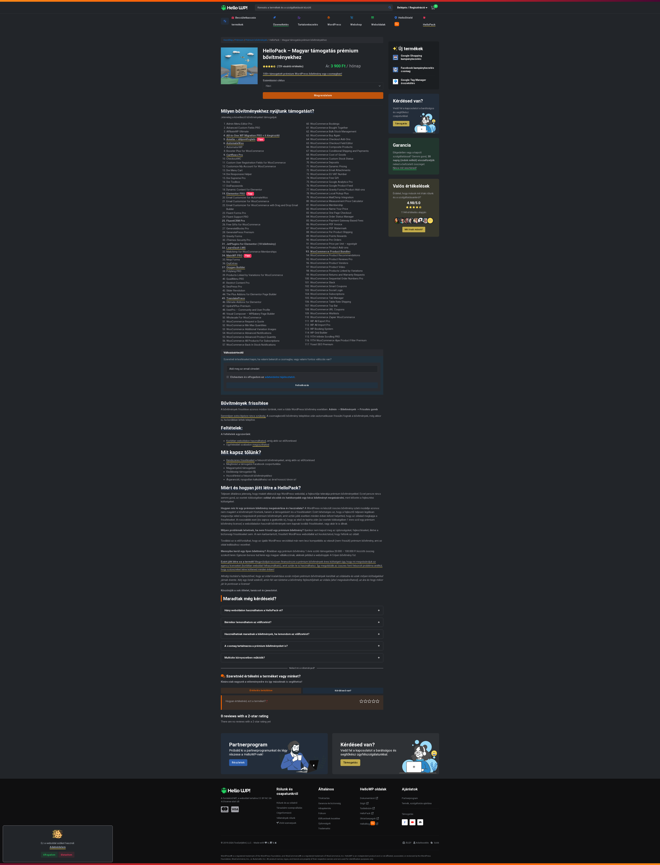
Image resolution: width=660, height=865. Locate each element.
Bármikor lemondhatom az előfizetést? (247, 622)
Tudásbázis (366, 808)
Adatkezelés (422, 842)
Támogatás (401, 123)
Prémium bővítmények (256, 40)
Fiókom (322, 813)
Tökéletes (378, 701)
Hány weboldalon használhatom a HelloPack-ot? (253, 610)
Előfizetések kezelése (329, 818)
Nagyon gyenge (361, 701)
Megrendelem (323, 95)
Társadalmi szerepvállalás (289, 808)
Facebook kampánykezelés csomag (417, 69)
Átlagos (369, 701)
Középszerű (365, 701)
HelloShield (403, 20)
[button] (413, 7)
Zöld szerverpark (287, 823)
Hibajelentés (324, 808)
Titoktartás (323, 798)
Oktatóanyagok (368, 818)
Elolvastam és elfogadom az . (262, 377)
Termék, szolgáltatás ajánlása (417, 803)
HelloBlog (367, 823)
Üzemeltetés (281, 24)
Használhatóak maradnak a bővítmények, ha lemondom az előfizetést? (266, 634)
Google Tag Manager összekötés (413, 81)
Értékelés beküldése (261, 690)
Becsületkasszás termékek (244, 21)
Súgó (362, 803)
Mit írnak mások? (414, 229)
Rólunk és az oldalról (287, 803)
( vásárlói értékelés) (290, 66)
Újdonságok (324, 823)
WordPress (334, 24)
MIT (235, 798)
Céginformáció (284, 813)
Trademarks (324, 828)
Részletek (238, 762)
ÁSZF (408, 842)
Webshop (356, 24)
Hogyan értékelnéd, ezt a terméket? (247, 701)
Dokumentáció (367, 798)
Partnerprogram (410, 798)
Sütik (436, 842)
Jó (374, 701)
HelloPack (429, 24)
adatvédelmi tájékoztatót (280, 377)
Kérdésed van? (343, 690)
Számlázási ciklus (274, 80)
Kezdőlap (228, 40)
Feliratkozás (302, 385)
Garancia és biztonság (329, 803)
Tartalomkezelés (308, 24)
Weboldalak (378, 24)
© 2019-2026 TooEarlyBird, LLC (236, 842)
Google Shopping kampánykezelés (411, 57)
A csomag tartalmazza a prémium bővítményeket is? (256, 646)
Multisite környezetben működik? (244, 657)
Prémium (239, 40)
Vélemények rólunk (286, 818)
